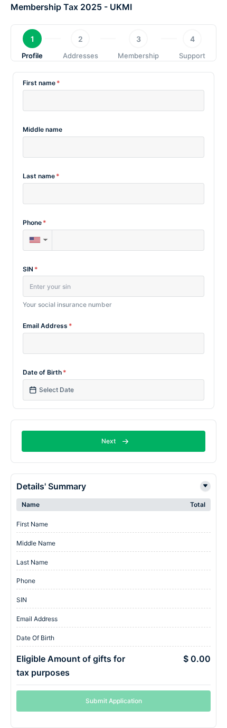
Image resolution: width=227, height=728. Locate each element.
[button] (37, 240)
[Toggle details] (205, 486)
